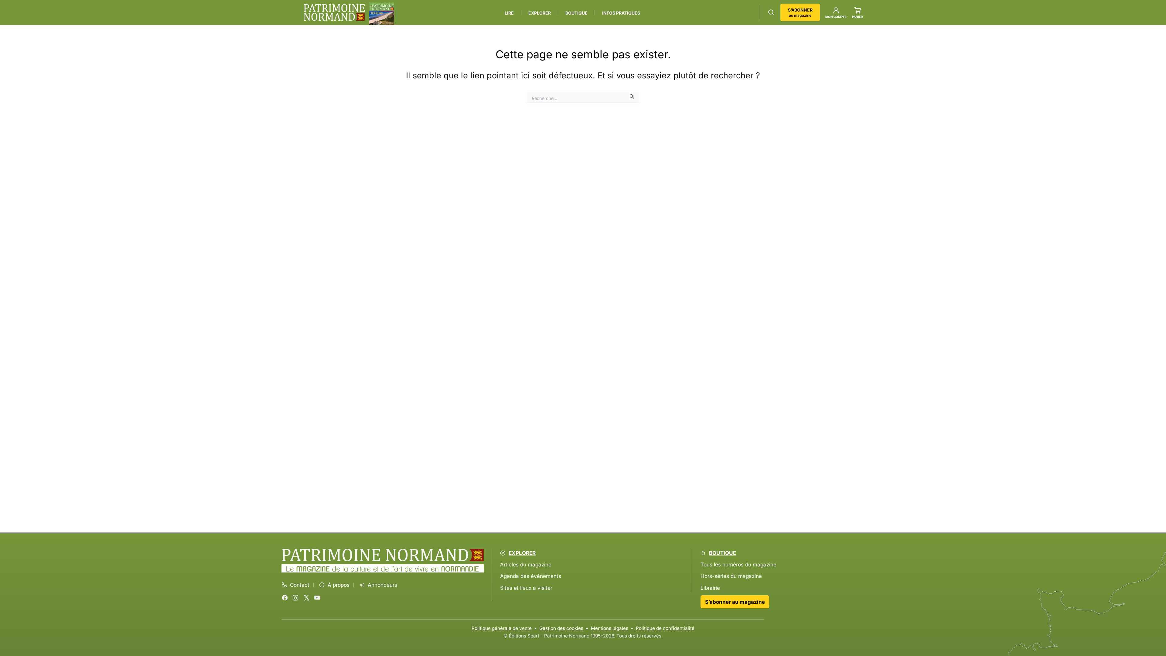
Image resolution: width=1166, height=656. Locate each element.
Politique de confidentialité (665, 628)
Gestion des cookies (561, 628)
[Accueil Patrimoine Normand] (382, 555)
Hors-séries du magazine (731, 576)
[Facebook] (284, 597)
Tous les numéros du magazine (738, 564)
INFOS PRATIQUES (621, 12)
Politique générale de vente (502, 628)
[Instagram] (295, 597)
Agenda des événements (530, 576)
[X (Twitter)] (306, 597)
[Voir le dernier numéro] (381, 13)
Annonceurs (382, 585)
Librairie (710, 588)
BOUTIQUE (576, 12)
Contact (299, 585)
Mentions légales (609, 628)
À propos (338, 585)
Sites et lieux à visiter (526, 588)
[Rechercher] (771, 12)
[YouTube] (317, 597)
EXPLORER (539, 12)
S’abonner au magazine (735, 602)
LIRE (509, 12)
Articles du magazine (525, 564)
